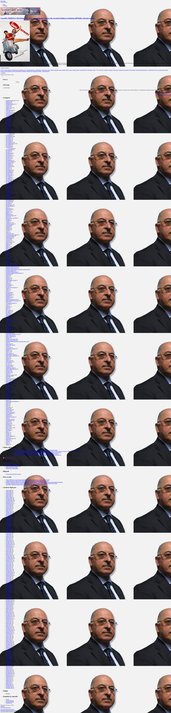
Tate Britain (8, 430)
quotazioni (8, 395)
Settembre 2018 (9, 604)
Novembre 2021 (9, 558)
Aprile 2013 (8, 682)
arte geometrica (9, 166)
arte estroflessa (9, 155)
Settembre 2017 (9, 618)
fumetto (7, 276)
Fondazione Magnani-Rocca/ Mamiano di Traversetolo (17, 269)
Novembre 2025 (9, 501)
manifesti (63, 70)
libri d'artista (8, 310)
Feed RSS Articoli (4, 710)
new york (8, 364)
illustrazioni (8, 293)
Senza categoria (9, 413)
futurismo (8, 279)
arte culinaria (8, 144)
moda (7, 342)
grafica (7, 289)
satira (7, 406)
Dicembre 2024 (9, 514)
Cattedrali (8, 228)
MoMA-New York (10, 345)
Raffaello (8, 397)
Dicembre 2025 (9, 499)
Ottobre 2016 (8, 631)
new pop (8, 363)
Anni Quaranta (9, 116)
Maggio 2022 (9, 551)
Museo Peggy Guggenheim (11, 355)
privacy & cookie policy (6, 707)
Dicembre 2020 (9, 571)
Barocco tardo (9, 209)
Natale (7, 359)
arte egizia (8, 152)
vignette (7, 444)
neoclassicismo (9, 361)
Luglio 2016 (8, 635)
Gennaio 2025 (9, 513)
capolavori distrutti (10, 224)
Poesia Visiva (9, 382)
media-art (8, 331)
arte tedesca (8, 202)
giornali (7, 286)
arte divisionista (9, 149)
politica (7, 384)
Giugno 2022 (8, 550)
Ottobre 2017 (8, 617)
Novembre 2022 (9, 544)
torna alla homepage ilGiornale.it (7, 709)
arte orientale (8, 186)
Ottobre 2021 (8, 559)
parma (14, 71)
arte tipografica (9, 204)
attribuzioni (8, 208)
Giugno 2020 (8, 579)
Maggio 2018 (9, 609)
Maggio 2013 (9, 680)
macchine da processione (11, 321)
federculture (8, 260)
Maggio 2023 (9, 537)
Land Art (8, 304)
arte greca (8, 168)
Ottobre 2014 (8, 660)
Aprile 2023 (8, 538)
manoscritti (8, 327)
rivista (7, 403)
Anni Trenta (8, 119)
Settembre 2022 (9, 546)
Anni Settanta (20, 70)
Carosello (106, 70)
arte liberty (8, 173)
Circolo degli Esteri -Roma (11, 234)
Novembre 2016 (9, 630)
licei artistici (8, 311)
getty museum (9, 285)
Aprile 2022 (8, 552)
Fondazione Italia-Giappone (12, 268)
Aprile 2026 (8, 495)
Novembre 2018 (9, 601)
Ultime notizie (9, 458)
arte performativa (9, 188)
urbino (7, 439)
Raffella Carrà (30, 71)
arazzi (7, 124)
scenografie (8, 407)
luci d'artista (8, 318)
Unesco (7, 437)
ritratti (7, 402)
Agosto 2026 (8, 490)
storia (94, 70)
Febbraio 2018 (9, 612)
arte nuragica (8, 183)
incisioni (10, 257)
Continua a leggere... (5, 67)
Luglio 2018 (8, 606)
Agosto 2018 (8, 605)
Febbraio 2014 (9, 670)
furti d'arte (8, 277)
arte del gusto (8, 146)
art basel (7, 129)
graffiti (7, 288)
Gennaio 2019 (9, 599)
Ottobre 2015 (8, 646)
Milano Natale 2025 (10, 336)
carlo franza (100, 70)
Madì (7, 322)
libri (7, 309)
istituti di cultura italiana (11, 299)
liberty (7, 307)
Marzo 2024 (8, 525)
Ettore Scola (115, 70)
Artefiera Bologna (9, 206)
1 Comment (3, 72)
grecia (7, 291)
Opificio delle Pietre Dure (11, 369)
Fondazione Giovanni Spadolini (12, 266)
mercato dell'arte (9, 333)
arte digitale (8, 147)
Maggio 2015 (9, 652)
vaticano (7, 441)
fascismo (8, 258)
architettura (8, 126)
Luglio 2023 (8, 534)
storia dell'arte (9, 427)
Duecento (8, 250)
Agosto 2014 (8, 662)
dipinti (7, 248)
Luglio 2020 (8, 577)
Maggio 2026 (9, 493)
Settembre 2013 (9, 676)
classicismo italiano (10, 236)
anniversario (8, 122)
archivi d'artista (9, 128)
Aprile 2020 (8, 581)
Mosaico (7, 349)
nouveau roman (9, 365)
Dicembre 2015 (9, 643)
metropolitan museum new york (12, 334)
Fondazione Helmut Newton (12, 267)
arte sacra (8, 198)
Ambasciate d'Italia (10, 104)
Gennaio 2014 (9, 671)
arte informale (9, 170)
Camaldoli (8, 220)
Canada (7, 221)
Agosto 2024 (8, 519)
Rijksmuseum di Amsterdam (12, 401)
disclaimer (3, 706)
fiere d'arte (8, 262)
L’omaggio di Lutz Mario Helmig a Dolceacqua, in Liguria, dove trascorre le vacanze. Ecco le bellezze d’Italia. (34, 450)
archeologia (8, 125)
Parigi (7, 373)
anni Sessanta (14, 70)
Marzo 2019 (8, 597)
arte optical (8, 185)
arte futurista (8, 165)
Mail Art (7, 324)
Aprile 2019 (8, 595)
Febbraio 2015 (9, 655)
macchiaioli (8, 319)
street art (7, 429)
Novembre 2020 (9, 573)
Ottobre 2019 (8, 588)
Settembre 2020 (9, 575)
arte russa (8, 197)
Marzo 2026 (8, 496)
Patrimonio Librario (10, 375)
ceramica (8, 230)
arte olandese (8, 184)
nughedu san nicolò (10, 367)
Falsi (7, 256)
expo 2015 (8, 255)
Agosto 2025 (8, 504)
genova (7, 282)
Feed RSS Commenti (12, 710)
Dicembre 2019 (9, 586)
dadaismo (8, 244)
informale (8, 295)
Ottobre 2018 (8, 603)
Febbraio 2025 (9, 511)
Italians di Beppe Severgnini (12, 467)
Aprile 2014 (8, 667)
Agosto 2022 (8, 547)
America (7, 105)
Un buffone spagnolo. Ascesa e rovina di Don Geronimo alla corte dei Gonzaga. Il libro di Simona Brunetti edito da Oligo (31, 483)
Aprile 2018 (8, 610)
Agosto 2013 (8, 677)
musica (7, 357)
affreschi (7, 101)
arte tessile (8, 203)
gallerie (7, 281)
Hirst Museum (9, 292)
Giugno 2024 (8, 521)
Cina (7, 231)
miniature (8, 337)
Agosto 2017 (8, 619)
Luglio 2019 (8, 592)
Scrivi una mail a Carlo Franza (163, 94)
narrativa (8, 358)
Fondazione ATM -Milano (11, 264)
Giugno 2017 (8, 622)
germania (8, 283)
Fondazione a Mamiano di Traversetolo (127, 70)
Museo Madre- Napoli (10, 354)
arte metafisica (9, 177)
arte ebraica (8, 150)
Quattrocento (8, 394)
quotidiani (8, 396)
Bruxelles (8, 219)
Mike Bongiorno (8, 71)
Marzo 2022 (8, 553)
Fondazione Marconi (10, 270)
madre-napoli (8, 323)
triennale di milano (10, 436)
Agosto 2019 (8, 591)
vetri (7, 442)
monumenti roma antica (11, 348)
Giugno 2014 (8, 665)
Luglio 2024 (8, 520)
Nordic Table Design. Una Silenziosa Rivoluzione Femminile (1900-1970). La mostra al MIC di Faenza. (28, 479)
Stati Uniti (8, 423)
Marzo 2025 (8, 510)
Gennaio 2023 (9, 541)
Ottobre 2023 (8, 531)
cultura (48, 70)
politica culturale (75, 70)
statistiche (8, 424)
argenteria (11, 132)
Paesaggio (8, 372)
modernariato (8, 343)
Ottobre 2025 (8, 502)
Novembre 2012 (9, 688)
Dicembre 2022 (9, 543)
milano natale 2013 (10, 335)
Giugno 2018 (8, 607)
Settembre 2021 (9, 561)
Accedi (7, 699)
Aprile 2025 (8, 509)
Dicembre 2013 (9, 672)
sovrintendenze (9, 420)
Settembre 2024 (9, 517)
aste (6, 207)
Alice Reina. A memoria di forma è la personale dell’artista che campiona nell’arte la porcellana (26, 484)
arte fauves (8, 159)
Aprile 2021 (8, 567)
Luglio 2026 (8, 491)
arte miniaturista (9, 179)
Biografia (5, 5)
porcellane (8, 389)
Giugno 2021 (8, 564)
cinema (7, 232)
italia (60, 70)
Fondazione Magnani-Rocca (142, 70)
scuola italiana (9, 409)
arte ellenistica (9, 153)
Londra (7, 317)
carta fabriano (9, 225)
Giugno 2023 (8, 535)
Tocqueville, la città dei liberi (12, 468)
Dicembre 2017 (9, 615)
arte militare (8, 178)
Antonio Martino (9, 463)
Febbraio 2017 (9, 626)
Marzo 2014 (8, 668)
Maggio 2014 (9, 666)
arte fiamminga (9, 160)
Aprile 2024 (8, 523)
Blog (4, 4)
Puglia (7, 391)
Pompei (7, 387)
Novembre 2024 (9, 515)
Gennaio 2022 (9, 556)
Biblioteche (8, 214)
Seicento (7, 411)
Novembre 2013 (9, 673)
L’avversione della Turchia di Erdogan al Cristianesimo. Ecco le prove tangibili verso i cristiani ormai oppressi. (38, 452)
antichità (7, 123)
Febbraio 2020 (9, 583)
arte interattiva (9, 171)
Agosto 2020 (8, 576)
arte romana (8, 195)
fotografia (56, 70)
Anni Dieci (8, 111)
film (7, 263)
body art (7, 216)
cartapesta (8, 226)
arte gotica (8, 167)
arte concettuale (9, 142)
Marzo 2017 (8, 625)
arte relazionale (9, 192)
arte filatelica (8, 164)
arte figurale (8, 162)
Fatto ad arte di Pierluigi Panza (12, 464)
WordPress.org (9, 702)
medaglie (8, 330)
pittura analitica (9, 379)
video (7, 443)
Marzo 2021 (8, 568)
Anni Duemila (9, 112)
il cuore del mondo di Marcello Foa (13, 466)
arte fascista (8, 158)
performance (8, 376)
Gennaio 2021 (9, 570)
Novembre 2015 (9, 644)
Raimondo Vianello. (37, 71)
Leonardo (8, 306)
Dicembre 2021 (9, 557)
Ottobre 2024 (8, 516)
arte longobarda (9, 174)
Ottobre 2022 (8, 545)
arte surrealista (9, 201)
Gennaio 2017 (9, 628)
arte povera (8, 190)
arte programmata (9, 191)
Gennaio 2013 (9, 685)
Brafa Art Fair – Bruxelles (11, 218)
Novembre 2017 (9, 616)
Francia (7, 275)
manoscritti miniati (10, 328)
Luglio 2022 (8, 549)
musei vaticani (9, 353)
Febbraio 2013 (9, 684)
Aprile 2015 (8, 653)
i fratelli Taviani (151, 70)
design (7, 245)
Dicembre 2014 (9, 658)
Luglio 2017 (8, 621)
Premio (7, 390)
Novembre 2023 (9, 529)
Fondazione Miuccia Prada (11, 271)
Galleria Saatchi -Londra (11, 280)
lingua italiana (9, 313)
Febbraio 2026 (9, 497)
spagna (7, 421)
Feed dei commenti (10, 701)
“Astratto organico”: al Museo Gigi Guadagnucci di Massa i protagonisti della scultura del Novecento (27, 481)
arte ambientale (9, 136)
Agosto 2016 (8, 634)
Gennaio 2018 (9, 613)
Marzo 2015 (8, 654)
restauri (7, 400)
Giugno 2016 (8, 636)
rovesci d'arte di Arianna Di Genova (13, 474)
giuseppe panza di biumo (11, 287)
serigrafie (8, 414)
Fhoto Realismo (9, 261)
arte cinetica (11, 148)
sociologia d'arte (83, 70)
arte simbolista (9, 200)
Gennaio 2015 (9, 656)
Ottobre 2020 (8, 574)
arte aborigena (9, 135)
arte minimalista (9, 180)
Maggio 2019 (9, 594)
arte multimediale (9, 182)
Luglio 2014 (8, 664)
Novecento (8, 366)
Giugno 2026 (8, 492)
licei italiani (8, 312)
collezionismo (38, 70)
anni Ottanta (8, 114)
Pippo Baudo (19, 71)
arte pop (7, 189)
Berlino (7, 213)
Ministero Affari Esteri (10, 339)
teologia (7, 432)
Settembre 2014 (9, 661)
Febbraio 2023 (9, 540)
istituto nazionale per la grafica (12, 300)
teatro (7, 431)
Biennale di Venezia (10, 215)
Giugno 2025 (8, 507)
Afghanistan (8, 102)
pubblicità (24, 71)
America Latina (9, 107)
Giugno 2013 (8, 679)
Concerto (8, 239)
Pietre (7, 377)
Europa (7, 252)
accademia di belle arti (10, 100)
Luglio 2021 (8, 563)
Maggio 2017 (9, 623)
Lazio (7, 305)
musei (70, 70)
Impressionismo (9, 294)
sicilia (7, 418)
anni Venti (8, 120)
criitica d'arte (44, 70)
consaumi (110, 70)
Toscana (7, 433)
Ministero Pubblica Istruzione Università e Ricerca (16, 341)
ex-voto (7, 254)
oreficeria (8, 370)
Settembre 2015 (9, 647)
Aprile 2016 (8, 638)
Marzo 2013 (8, 683)
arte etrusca (8, 156)
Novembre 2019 (9, 587)
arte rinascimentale (10, 194)
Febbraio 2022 (9, 555)
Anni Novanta (9, 113)
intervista (8, 298)
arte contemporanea (30, 70)
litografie (8, 315)
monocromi (8, 347)
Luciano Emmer (161, 70)
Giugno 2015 (8, 650)
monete (7, 346)
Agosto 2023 (8, 533)
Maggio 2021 (9, 565)
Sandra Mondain (45, 71)
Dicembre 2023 (9, 528)
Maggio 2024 (9, 522)
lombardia (8, 316)
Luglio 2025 (8, 505)
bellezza (7, 212)
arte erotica (8, 154)
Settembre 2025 (9, 503)
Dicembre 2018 (9, 600)
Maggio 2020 (9, 580)
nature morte (8, 360)
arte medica (8, 176)
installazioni (8, 297)
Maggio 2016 (9, 637)
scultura (7, 408)
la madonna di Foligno (10, 303)
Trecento (8, 435)
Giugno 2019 (8, 593)
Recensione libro (9, 399)
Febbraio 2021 (9, 569)
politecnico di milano (10, 383)
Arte (25, 70)
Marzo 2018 (8, 611)
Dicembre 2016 (9, 629)
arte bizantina (8, 140)
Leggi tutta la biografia (165, 92)
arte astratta (8, 138)
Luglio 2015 (8, 649)
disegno (7, 249)
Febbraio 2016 (9, 641)
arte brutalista (8, 141)
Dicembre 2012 (9, 686)
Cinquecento (8, 233)
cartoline (7, 227)
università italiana (9, 438)
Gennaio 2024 (9, 527)
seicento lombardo (10, 412)
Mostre (67, 70)
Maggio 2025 (9, 508)
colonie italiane (9, 238)
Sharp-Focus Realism (10, 417)
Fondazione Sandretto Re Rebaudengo (14, 273)
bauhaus (7, 210)
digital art (8, 246)
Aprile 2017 (8, 624)
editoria (52, 70)
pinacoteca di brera (10, 378)
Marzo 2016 (8, 640)
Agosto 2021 (8, 562)
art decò (7, 130)
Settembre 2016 (9, 632)
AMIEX (7, 108)
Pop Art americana (10, 388)
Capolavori (8, 222)
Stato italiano (90, 70)
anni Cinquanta (8, 70)
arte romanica (9, 196)
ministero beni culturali (10, 340)
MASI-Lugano (9, 329)
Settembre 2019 (9, 589)
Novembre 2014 (9, 659)
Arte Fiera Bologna (10, 161)
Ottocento (8, 371)
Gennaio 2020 (9, 585)
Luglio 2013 (8, 678)
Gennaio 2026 (9, 498)
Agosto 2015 (8, 648)
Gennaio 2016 (9, 642)
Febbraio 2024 (9, 526)
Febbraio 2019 (9, 598)
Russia (7, 405)
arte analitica (8, 137)
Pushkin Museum (9, 393)
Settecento (8, 415)
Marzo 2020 (8, 582)
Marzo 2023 (8, 539)
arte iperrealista (9, 172)
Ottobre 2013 (8, 674)
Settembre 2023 (9, 532)
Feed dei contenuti (10, 700)
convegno (8, 240)
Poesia (7, 381)
